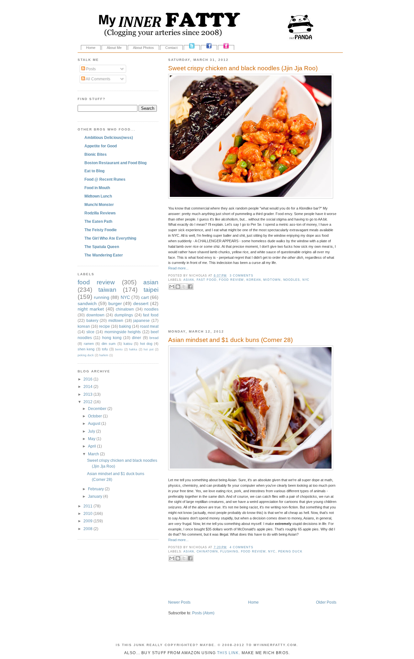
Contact (171, 48)
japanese (141, 320)
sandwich (87, 303)
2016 (88, 379)
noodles (291, 279)
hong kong (112, 337)
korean (253, 279)
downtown (95, 315)
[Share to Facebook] (190, 286)
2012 (88, 402)
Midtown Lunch (98, 196)
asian (188, 279)
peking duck (290, 551)
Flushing (229, 551)
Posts (90, 69)
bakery (92, 320)
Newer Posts (179, 602)
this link (228, 653)
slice (90, 332)
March (94, 454)
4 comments (241, 547)
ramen (89, 344)
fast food (207, 279)
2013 (88, 394)
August (94, 423)
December (97, 408)
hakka (133, 349)
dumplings (123, 315)
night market (91, 309)
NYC (306, 279)
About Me (114, 48)
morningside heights (122, 332)
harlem (103, 355)
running (101, 297)
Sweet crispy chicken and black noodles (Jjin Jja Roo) (243, 68)
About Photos (143, 48)
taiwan (107, 289)
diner (136, 337)
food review (231, 279)
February (96, 489)
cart (145, 297)
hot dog (146, 344)
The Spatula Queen (101, 246)
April (92, 446)
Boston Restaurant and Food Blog (115, 163)
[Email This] (172, 286)
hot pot (148, 349)
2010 (88, 513)
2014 (88, 386)
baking (125, 326)
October (95, 416)
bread (153, 338)
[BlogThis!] (178, 286)
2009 (88, 521)
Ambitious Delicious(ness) (108, 137)
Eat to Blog (94, 171)
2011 (88, 506)
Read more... (178, 268)
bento (119, 349)
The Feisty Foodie (100, 230)
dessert (140, 303)
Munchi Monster (99, 204)
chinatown (207, 551)
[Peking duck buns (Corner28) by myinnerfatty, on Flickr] (250, 469)
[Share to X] (184, 286)
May (92, 439)
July (92, 431)
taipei (151, 289)
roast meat (149, 326)
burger (115, 303)
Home (90, 48)
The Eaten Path (98, 221)
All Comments (97, 79)
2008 (88, 529)
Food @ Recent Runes (104, 179)
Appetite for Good (100, 146)
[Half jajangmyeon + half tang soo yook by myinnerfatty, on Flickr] (250, 197)
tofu (105, 349)
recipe (104, 326)
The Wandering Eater (103, 255)
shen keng (86, 349)
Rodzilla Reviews (100, 213)
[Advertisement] (244, 314)
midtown (271, 279)
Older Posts (326, 602)
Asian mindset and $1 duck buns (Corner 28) (230, 339)
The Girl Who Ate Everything (110, 238)
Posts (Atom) (203, 613)
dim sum (108, 344)
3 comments (241, 275)
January (95, 496)
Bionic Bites (95, 154)
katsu (128, 344)
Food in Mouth (97, 188)
